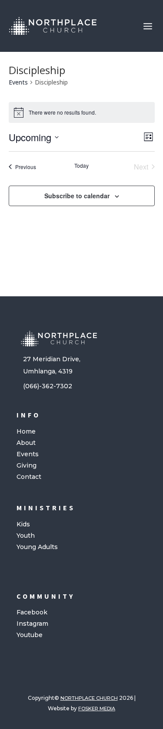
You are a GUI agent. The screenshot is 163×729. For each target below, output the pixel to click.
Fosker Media (96, 708)
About (26, 443)
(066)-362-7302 (47, 386)
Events (18, 82)
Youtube (30, 635)
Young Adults (37, 547)
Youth (26, 535)
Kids (23, 524)
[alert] (82, 112)
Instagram (32, 623)
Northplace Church (89, 698)
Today (81, 165)
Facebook (32, 612)
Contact (29, 477)
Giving (27, 465)
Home (26, 431)
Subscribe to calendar (77, 195)
